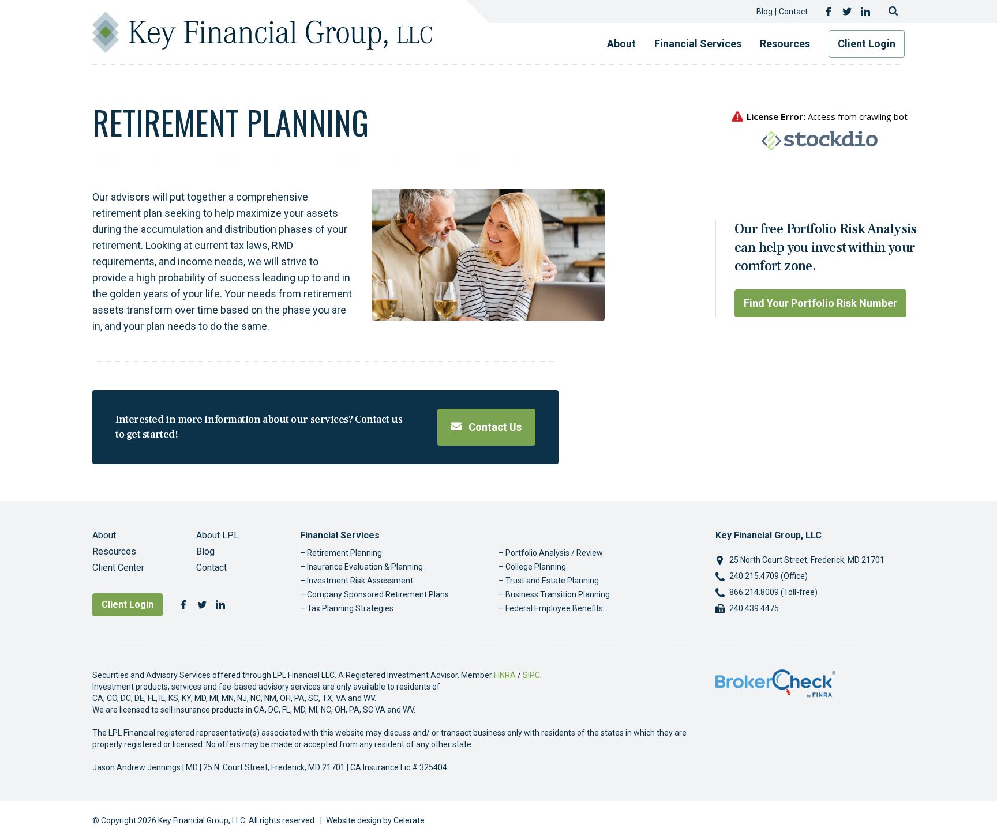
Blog (764, 11)
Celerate (409, 820)
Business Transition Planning (557, 594)
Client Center (118, 567)
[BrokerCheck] (775, 682)
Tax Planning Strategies (350, 608)
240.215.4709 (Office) (768, 576)
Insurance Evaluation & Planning (365, 566)
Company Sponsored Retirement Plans (378, 594)
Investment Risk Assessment (360, 580)
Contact (793, 11)
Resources (785, 43)
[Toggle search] (893, 11)
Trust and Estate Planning (552, 580)
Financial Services (697, 43)
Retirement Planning (344, 553)
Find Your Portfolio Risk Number (820, 303)
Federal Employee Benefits (554, 608)
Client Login (866, 43)
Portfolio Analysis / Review (554, 553)
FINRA (505, 675)
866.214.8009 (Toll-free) (773, 592)
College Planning (535, 566)
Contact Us (494, 427)
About (621, 43)
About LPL (217, 535)
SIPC (531, 675)
